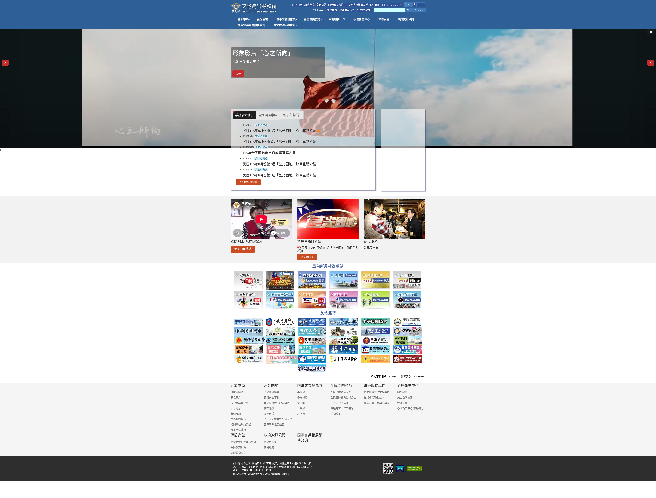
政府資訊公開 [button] (406, 19)
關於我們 (402, 392)
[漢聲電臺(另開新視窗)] (409, 349)
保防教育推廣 (238, 447)
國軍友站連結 (238, 429)
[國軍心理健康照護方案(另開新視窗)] (282, 359)
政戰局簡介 (237, 392)
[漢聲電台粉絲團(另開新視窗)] (345, 300)
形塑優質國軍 (347, 10)
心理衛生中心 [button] (361, 19)
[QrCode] (388, 468)
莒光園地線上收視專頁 (277, 403)
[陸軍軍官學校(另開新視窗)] (345, 331)
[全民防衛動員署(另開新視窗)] (282, 322)
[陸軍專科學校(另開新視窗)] (313, 340)
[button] (408, 10)
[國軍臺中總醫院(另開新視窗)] (250, 349)
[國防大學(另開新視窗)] (313, 331)
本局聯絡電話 (238, 419)
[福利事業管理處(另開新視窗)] (313, 359)
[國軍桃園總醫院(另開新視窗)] (409, 340)
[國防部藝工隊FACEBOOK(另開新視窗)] (409, 300)
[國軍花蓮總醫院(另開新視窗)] (313, 349)
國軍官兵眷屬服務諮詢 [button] (251, 25)
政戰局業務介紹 (240, 403)
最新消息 (236, 408)
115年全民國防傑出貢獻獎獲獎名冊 (269, 153)
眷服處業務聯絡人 (374, 397)
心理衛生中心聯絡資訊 (410, 408)
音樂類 (301, 408)
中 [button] (419, 4)
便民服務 (269, 447)
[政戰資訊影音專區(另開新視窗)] (250, 280)
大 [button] (414, 4)
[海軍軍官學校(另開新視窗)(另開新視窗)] (377, 331)
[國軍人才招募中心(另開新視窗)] (345, 322)
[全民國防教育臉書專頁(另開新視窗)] (313, 280)
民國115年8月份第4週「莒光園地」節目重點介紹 (280, 131)
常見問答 (321, 4)
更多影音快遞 (242, 249)
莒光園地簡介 (271, 392)
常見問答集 (371, 247)
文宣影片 (269, 413)
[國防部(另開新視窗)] (250, 322)
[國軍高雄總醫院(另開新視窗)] (282, 349)
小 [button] (423, 4)
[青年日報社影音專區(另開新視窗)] (250, 300)
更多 (238, 73)
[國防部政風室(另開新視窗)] (313, 322)
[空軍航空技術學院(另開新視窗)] (282, 340)
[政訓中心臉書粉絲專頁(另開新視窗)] (377, 300)
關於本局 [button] (243, 19)
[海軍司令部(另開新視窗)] (409, 322)
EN (371, 4)
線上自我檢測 (405, 397)
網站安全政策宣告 (261, 463)
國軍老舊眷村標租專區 (377, 403)
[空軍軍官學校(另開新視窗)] (409, 331)
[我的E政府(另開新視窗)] (400, 468)
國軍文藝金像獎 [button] (286, 19)
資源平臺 (402, 403)
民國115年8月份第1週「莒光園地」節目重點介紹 (279, 175)
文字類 (301, 403)
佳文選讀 (269, 408)
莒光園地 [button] (262, 19)
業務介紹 (236, 413)
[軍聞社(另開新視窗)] (377, 349)
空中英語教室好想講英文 (278, 419)
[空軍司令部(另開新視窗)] (250, 331)
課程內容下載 (271, 397)
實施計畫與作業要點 (342, 408)
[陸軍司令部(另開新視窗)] (377, 322)
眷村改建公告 (291, 115)
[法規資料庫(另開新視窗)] (313, 368)
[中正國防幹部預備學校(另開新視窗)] (345, 340)
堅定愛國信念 (364, 10)
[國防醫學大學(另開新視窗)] (250, 340)
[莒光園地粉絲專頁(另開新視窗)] (282, 280)
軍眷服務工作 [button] (337, 19)
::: (293, 4)
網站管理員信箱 (302, 463)
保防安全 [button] (383, 19)
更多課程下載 (307, 257)
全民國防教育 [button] (312, 19)
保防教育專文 (238, 452)
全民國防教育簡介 (341, 392)
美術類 (301, 392)
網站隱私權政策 (241, 463)
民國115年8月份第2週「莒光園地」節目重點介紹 (279, 164)
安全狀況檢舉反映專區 (243, 442)
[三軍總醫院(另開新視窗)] (377, 340)
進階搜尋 (418, 10)
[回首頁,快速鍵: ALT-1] (254, 7)
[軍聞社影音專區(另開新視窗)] (313, 300)
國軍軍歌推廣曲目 (274, 424)
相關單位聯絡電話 (241, 424)
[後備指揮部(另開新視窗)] (282, 331)
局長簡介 (236, 397)
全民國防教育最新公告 (343, 397)
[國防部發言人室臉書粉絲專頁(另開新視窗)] (345, 280)
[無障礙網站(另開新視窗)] (415, 468)
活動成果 (336, 413)
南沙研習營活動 (339, 403)
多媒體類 (302, 397)
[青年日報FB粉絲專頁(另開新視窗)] (377, 280)
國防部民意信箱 (337, 4)
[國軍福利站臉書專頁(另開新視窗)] (282, 300)
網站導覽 (309, 4)
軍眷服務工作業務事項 (377, 392)
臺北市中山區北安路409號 (262, 466)
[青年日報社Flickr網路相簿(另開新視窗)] (409, 280)
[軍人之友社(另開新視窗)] (409, 359)
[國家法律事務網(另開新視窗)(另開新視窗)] (345, 359)
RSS (377, 4)
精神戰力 (332, 10)
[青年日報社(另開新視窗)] (345, 349)
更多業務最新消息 (248, 182)
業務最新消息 (244, 115)
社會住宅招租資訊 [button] (284, 25)
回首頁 (299, 4)
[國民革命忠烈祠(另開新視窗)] (377, 359)
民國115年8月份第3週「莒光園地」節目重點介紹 (279, 142)
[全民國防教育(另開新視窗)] (250, 359)
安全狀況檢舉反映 (358, 4)
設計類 (301, 413)
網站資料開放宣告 (282, 463)
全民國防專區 (268, 115)
